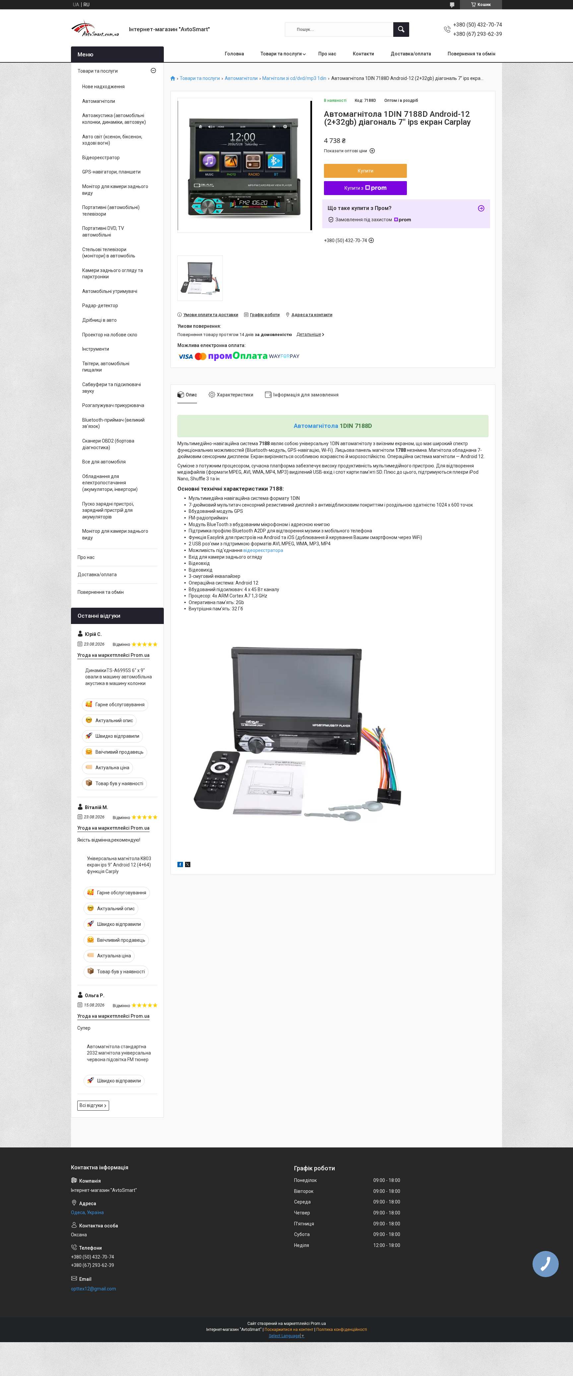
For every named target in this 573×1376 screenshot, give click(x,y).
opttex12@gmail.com (93, 1288)
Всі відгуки (91, 1105)
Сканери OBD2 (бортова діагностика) (108, 444)
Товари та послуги (281, 53)
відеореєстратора (263, 550)
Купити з (354, 188)
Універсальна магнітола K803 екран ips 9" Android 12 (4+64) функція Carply (119, 865)
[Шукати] (401, 29)
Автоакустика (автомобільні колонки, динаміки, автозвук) (114, 119)
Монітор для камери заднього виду (115, 190)
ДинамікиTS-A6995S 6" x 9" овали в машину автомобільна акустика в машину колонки (118, 677)
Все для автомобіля (104, 461)
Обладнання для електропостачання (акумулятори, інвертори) (110, 483)
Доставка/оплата (411, 53)
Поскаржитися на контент (289, 1329)
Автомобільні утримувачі (109, 291)
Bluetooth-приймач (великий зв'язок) (113, 423)
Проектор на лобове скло (109, 334)
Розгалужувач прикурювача (113, 405)
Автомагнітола (316, 425)
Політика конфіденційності (341, 1329)
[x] (187, 865)
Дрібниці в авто (99, 320)
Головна (234, 53)
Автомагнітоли (241, 78)
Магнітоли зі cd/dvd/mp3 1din (294, 78)
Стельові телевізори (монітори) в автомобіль (108, 253)
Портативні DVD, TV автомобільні (103, 232)
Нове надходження (103, 86)
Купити (365, 170)
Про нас (327, 53)
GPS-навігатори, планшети (111, 171)
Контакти (363, 53)
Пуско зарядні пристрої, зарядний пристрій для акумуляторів (108, 510)
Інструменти (95, 349)
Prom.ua (318, 1323)
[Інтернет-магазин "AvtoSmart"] (97, 29)
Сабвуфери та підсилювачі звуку (111, 388)
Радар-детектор (100, 305)
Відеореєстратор (101, 157)
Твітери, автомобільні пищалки (105, 367)
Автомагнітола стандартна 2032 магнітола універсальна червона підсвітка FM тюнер (119, 1053)
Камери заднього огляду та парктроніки (112, 274)
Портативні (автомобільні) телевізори (111, 211)
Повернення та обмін (471, 53)
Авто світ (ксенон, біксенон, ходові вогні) (112, 140)
